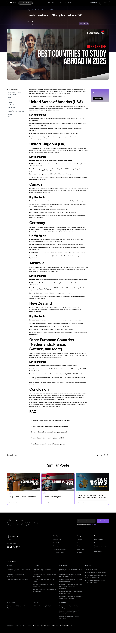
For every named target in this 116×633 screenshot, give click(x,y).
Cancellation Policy (64, 625)
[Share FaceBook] (104, 455)
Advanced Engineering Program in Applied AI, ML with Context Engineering (71, 597)
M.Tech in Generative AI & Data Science (95, 572)
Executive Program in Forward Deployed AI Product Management (70, 570)
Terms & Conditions (45, 625)
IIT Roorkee (36, 565)
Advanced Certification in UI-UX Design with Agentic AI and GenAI (70, 592)
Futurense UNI (57, 539)
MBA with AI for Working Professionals (43, 606)
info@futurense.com (12, 540)
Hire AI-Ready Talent (58, 552)
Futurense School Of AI (59, 546)
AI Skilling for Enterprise (59, 549)
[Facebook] (19, 547)
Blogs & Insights (98, 539)
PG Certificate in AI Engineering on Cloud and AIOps (45, 580)
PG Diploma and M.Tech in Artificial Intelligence (16, 575)
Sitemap (73, 625)
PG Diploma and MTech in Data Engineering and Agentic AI (18, 570)
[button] (25, 2)
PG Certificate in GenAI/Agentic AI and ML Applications (44, 585)
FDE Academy (98, 551)
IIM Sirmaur (36, 602)
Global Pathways (57, 543)
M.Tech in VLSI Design (91, 569)
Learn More (98, 98)
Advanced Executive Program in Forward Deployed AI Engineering (70, 575)
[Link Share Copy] (95, 455)
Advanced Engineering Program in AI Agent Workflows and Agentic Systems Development (70, 586)
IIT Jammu (88, 565)
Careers (79, 543)
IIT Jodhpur (10, 565)
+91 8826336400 (12, 543)
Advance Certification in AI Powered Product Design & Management (70, 580)
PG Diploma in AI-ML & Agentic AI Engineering (16, 607)
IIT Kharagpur (62, 602)
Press (78, 546)
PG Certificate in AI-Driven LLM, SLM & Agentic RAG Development (95, 576)
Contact (105, 3)
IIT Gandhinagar (11, 602)
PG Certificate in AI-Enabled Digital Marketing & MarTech (42, 570)
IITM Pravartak (63, 565)
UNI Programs (11, 561)
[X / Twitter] (14, 547)
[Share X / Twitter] (101, 455)
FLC (60, 3)
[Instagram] (8, 547)
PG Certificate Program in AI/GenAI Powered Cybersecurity (44, 575)
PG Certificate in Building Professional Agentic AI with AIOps (95, 581)
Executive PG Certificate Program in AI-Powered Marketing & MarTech (69, 612)
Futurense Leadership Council (100, 547)
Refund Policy (55, 625)
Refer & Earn (80, 549)
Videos (96, 543)
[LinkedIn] (11, 547)
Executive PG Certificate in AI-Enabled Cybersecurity (69, 617)
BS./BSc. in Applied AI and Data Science (17, 579)
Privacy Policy (36, 625)
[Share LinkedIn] (98, 455)
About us (79, 539)
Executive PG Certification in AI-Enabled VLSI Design (69, 607)
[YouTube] (17, 547)
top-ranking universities (81, 108)
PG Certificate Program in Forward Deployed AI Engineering (45, 590)
